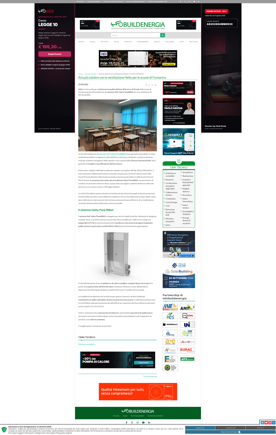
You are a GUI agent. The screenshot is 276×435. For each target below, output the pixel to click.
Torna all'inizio (149, 376)
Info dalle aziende (90, 74)
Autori (125, 416)
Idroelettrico (188, 172)
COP (168, 206)
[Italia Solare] (170, 350)
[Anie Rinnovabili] (170, 307)
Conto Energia (171, 202)
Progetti (157, 41)
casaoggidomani (93, 1)
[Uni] (187, 324)
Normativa (187, 195)
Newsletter (193, 41)
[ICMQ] (187, 316)
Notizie (116, 41)
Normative (128, 41)
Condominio (171, 199)
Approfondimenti (143, 41)
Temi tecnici (104, 41)
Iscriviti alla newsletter (157, 1)
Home (80, 74)
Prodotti (81, 41)
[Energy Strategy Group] (170, 316)
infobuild (80, 1)
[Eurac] (187, 350)
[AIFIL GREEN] (187, 359)
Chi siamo (116, 416)
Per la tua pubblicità (137, 416)
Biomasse (169, 180)
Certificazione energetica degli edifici (171, 186)
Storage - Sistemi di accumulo (186, 220)
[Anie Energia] (187, 333)
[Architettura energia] (170, 341)
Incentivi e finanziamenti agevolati (188, 182)
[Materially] (170, 324)
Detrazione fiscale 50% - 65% (171, 212)
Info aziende (169, 41)
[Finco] (170, 359)
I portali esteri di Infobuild (113, 1)
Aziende (92, 41)
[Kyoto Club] (170, 333)
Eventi (182, 41)
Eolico (168, 225)
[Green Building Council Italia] (170, 367)
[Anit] (187, 307)
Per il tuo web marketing (135, 1)
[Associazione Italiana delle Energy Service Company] (187, 341)
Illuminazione (188, 176)
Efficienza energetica (86, 344)
